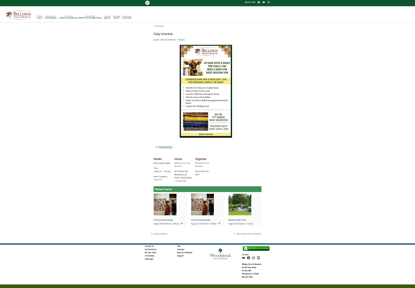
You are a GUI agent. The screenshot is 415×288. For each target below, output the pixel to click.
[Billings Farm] (18, 18)
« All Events (159, 26)
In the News (149, 256)
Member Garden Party (237, 220)
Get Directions (151, 249)
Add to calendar (165, 147)
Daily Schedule (160, 233)
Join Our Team (150, 252)
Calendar (180, 249)
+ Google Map (180, 181)
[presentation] (170, 204)
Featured (158, 179)
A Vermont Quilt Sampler (163, 220)
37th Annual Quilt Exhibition (248, 233)
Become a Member (184, 252)
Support (180, 256)
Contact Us (149, 246)
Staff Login (149, 259)
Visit (179, 246)
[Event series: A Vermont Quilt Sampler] (182, 223)
